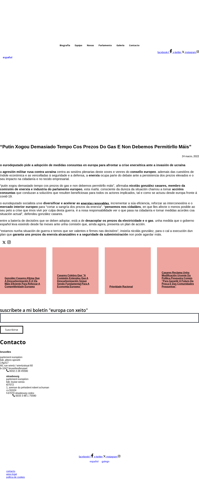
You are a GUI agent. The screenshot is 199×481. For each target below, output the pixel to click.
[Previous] (3, 300)
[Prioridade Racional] (128, 270)
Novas (90, 45)
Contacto (134, 45)
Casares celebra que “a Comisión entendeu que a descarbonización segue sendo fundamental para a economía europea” (73, 281)
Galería (120, 45)
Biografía (65, 45)
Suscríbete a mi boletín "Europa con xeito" (44, 310)
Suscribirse (11, 329)
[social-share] (4, 242)
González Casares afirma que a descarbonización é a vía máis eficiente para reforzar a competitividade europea (22, 282)
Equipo (78, 45)
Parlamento (105, 45)
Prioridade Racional (121, 286)
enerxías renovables (95, 203)
